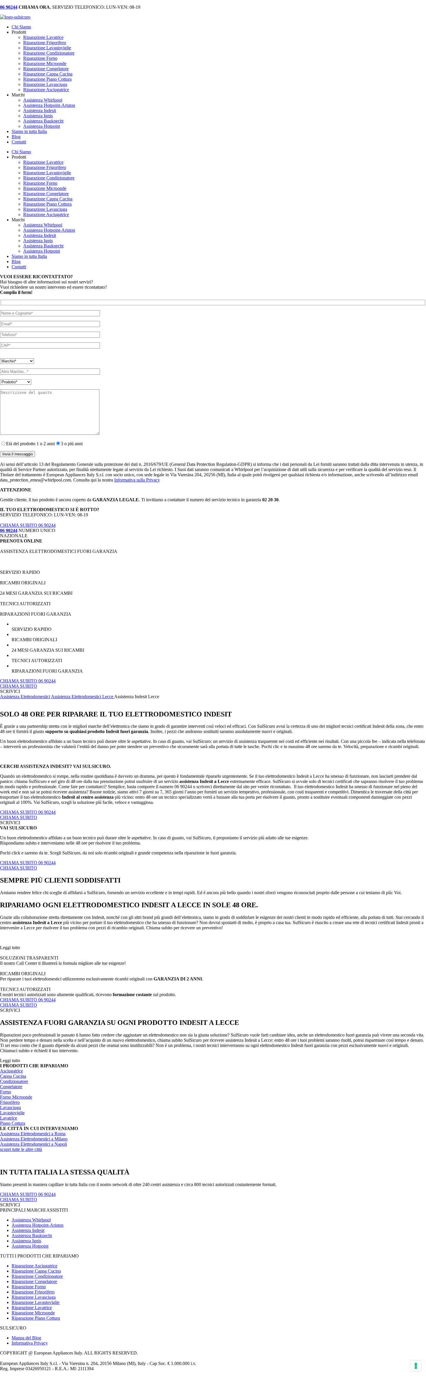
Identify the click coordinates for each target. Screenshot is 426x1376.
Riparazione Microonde (44, 63)
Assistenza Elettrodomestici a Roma (32, 1133)
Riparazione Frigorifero (44, 42)
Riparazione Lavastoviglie (47, 47)
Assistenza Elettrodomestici (25, 696)
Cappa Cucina (13, 1076)
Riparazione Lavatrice (43, 37)
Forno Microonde (16, 1097)
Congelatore (11, 1086)
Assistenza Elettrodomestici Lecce (82, 696)
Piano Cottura (12, 1123)
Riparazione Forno (40, 58)
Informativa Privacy (30, 1343)
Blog (16, 136)
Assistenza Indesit (39, 110)
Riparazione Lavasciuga (45, 84)
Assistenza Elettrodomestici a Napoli (33, 1144)
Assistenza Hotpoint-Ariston (49, 105)
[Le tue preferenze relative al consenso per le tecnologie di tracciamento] (415, 1365)
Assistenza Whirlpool (42, 100)
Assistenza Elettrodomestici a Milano (34, 1138)
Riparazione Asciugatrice (46, 89)
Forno (5, 1091)
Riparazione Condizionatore (48, 53)
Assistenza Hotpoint (41, 126)
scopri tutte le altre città (21, 1149)
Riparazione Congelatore (46, 68)
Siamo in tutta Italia (29, 131)
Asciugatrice (11, 1070)
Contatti (19, 141)
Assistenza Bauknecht (43, 120)
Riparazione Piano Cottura (47, 79)
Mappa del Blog (26, 1337)
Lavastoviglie (12, 1112)
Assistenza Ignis (38, 115)
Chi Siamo (21, 26)
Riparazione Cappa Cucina (47, 73)
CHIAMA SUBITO (18, 686)
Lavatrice (8, 1117)
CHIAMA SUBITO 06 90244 (28, 525)
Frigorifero (10, 1102)
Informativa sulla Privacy (137, 479)
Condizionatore (14, 1081)
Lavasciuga (10, 1107)
